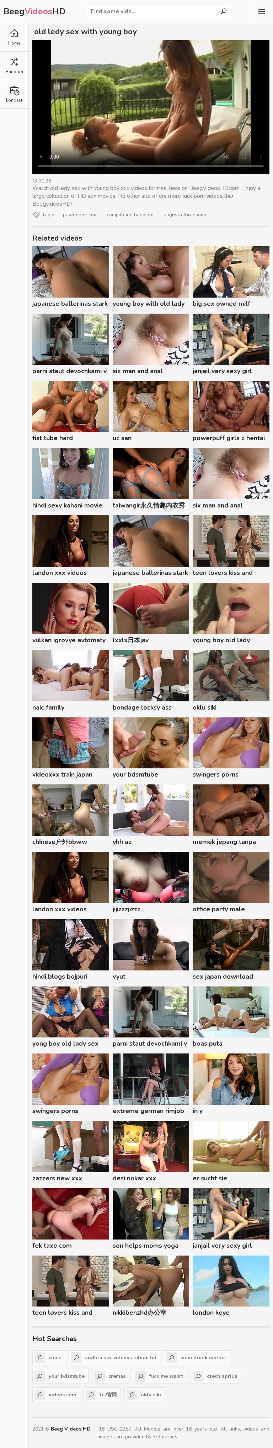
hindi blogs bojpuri (59, 976)
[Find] (223, 11)
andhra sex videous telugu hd (120, 1357)
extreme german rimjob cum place (148, 1112)
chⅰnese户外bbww (59, 842)
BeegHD (34, 11)
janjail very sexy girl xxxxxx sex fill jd (222, 372)
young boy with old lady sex (148, 304)
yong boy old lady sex (65, 1043)
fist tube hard (52, 438)
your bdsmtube (135, 774)
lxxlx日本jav (131, 640)
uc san (122, 438)
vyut (119, 976)
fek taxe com (52, 1245)
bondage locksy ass (142, 707)
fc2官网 (108, 1394)
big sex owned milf (221, 303)
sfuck (55, 1357)
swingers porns (216, 774)
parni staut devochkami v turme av (69, 372)
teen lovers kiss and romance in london (223, 573)
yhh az (122, 842)
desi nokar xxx (134, 1178)
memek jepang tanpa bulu (224, 843)
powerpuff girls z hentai (229, 438)
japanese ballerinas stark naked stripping (70, 304)
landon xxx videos (59, 572)
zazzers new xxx (57, 1178)
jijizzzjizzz (126, 909)
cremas (116, 1376)
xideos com (62, 1394)
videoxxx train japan (62, 774)
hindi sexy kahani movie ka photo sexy (67, 506)
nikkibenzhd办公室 (140, 1312)
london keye (211, 1312)
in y (198, 1111)
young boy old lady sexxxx (221, 641)
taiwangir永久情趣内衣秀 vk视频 (149, 506)
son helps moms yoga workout (145, 1246)
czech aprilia (222, 1376)
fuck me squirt (166, 1376)
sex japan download (223, 976)
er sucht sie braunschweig (213, 1179)
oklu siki (204, 707)
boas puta (208, 1043)
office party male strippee (219, 910)
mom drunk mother (203, 1357)
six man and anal (138, 371)
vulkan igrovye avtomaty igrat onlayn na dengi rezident (69, 641)
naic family (48, 707)
